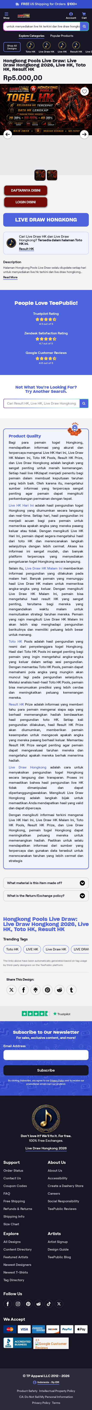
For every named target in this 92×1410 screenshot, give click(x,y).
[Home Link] (23, 15)
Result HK (16, 704)
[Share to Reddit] (59, 989)
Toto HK (15, 641)
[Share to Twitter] (11, 989)
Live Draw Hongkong (46, 219)
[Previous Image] (7, 134)
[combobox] (41, 26)
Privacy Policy (57, 1080)
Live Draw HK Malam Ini (43, 568)
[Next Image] (84, 134)
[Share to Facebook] (23, 989)
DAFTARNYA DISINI (25, 190)
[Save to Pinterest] (47, 989)
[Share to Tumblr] (71, 989)
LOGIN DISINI (26, 202)
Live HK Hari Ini (21, 505)
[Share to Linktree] (35, 989)
